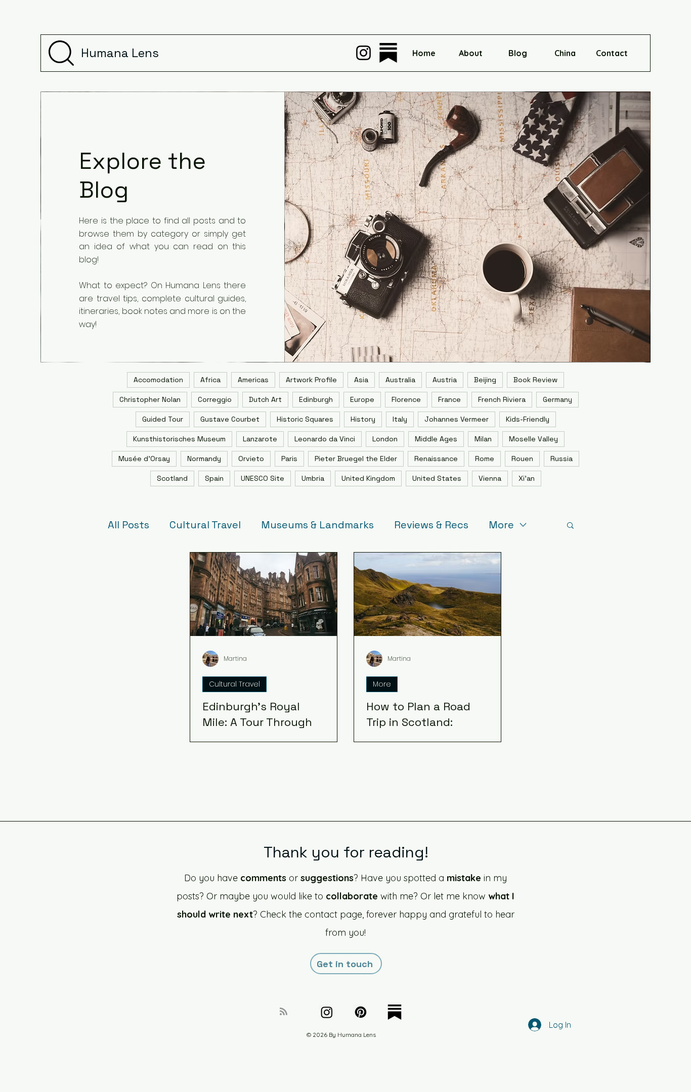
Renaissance (436, 458)
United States (436, 478)
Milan (483, 438)
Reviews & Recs (431, 525)
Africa (210, 379)
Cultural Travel (205, 525)
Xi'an (527, 478)
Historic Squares (305, 419)
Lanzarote (260, 438)
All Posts (128, 525)
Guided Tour (162, 419)
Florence (406, 399)
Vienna (490, 478)
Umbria (312, 478)
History (363, 419)
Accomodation (158, 379)
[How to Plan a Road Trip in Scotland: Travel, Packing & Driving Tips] (427, 594)
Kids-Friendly (527, 419)
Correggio (215, 399)
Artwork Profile (311, 379)
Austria (445, 379)
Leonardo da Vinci (324, 438)
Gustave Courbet (230, 419)
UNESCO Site (262, 478)
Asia (361, 379)
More (501, 525)
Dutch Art (265, 399)
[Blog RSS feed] (283, 1012)
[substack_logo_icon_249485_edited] (388, 53)
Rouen (522, 458)
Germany (557, 399)
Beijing (485, 379)
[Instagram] (363, 53)
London (385, 438)
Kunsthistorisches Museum (179, 438)
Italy (400, 419)
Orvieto (251, 458)
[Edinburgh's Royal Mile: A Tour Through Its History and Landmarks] (263, 594)
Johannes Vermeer (456, 419)
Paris (289, 458)
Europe (362, 399)
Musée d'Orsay (144, 458)
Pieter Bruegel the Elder (356, 458)
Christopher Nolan (150, 399)
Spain (214, 478)
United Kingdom (368, 478)
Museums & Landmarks (317, 525)
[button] (570, 526)
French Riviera (502, 399)
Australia (400, 379)
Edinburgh (316, 399)
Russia (561, 458)
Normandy (204, 458)
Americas (253, 379)
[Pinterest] (360, 1012)
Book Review (535, 379)
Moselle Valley (533, 438)
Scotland (172, 478)
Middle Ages (436, 438)
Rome (484, 458)
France (449, 399)
